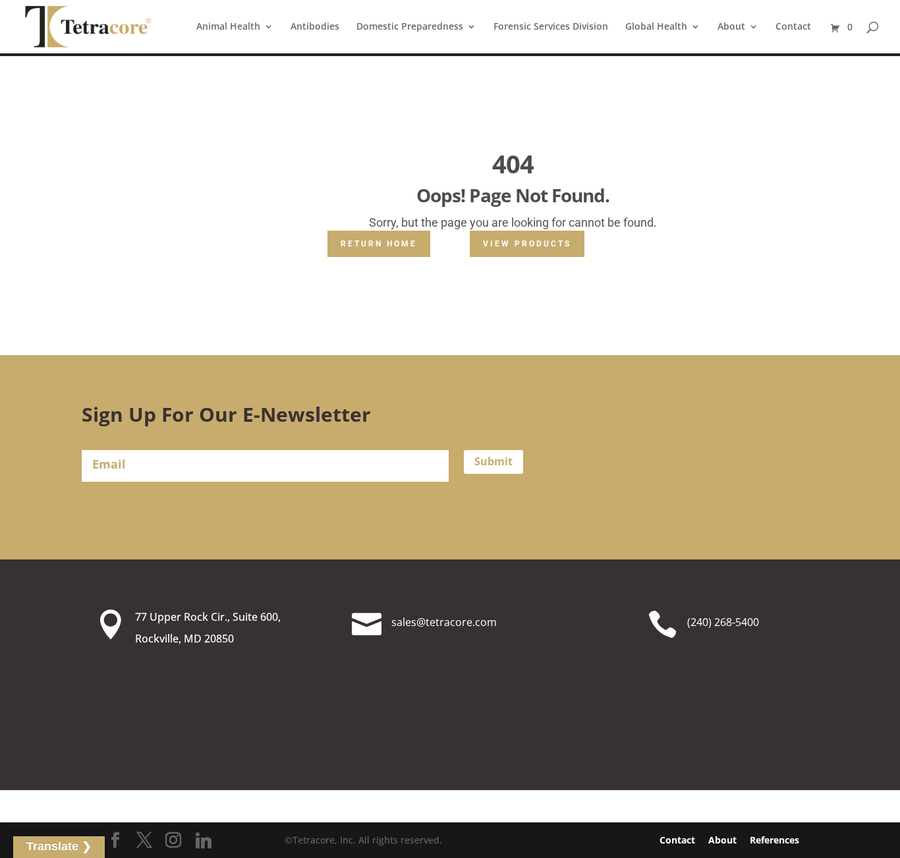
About (731, 27)
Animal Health (228, 27)
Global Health (656, 27)
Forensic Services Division (550, 27)
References (774, 840)
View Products (527, 243)
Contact (793, 27)
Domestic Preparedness (409, 27)
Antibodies (315, 27)
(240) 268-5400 (723, 622)
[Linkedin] (203, 841)
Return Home (379, 243)
